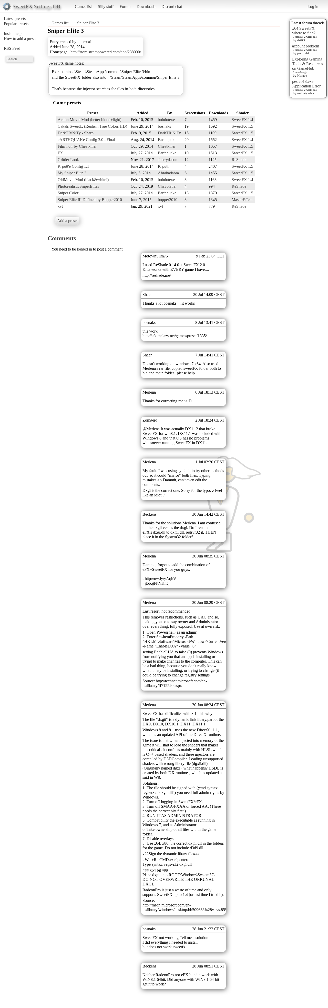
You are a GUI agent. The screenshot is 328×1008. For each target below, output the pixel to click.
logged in (84, 249)
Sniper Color (68, 193)
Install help (13, 33)
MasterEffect (242, 199)
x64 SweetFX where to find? (303, 30)
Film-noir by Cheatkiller (77, 146)
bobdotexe (166, 119)
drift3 (301, 40)
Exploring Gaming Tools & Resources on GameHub (307, 64)
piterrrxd (84, 41)
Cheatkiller (167, 146)
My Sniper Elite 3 (72, 173)
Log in (313, 6)
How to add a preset (20, 38)
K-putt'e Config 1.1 (73, 166)
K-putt (163, 166)
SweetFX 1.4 (242, 119)
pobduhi (303, 53)
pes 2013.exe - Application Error (306, 83)
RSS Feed (12, 48)
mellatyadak (305, 93)
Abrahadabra (168, 173)
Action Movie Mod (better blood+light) (89, 119)
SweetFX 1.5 (242, 126)
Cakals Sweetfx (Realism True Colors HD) (92, 126)
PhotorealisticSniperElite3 (78, 186)
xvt (60, 206)
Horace (302, 75)
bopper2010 (167, 199)
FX (60, 153)
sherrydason (167, 159)
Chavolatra (167, 186)
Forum (125, 6)
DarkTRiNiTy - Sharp (76, 133)
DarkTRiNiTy (169, 133)
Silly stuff (106, 6)
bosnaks (164, 126)
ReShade (239, 159)
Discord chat (171, 6)
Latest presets (15, 18)
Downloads (146, 6)
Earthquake (167, 139)
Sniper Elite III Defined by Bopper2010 (90, 199)
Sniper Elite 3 (88, 23)
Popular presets (16, 24)
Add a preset (67, 220)
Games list (83, 6)
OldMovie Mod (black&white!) (83, 179)
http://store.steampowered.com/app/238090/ (105, 52)
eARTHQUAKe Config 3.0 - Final (86, 139)
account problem (305, 46)
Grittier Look (68, 159)
